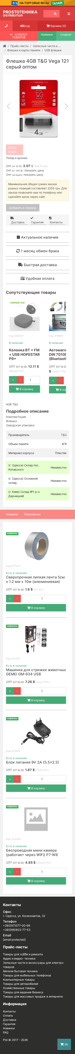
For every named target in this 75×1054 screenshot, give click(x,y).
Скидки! (65, 34)
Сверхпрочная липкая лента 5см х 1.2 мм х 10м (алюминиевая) (35, 579)
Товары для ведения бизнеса (23, 992)
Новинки (47, 34)
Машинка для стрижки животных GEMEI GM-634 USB (36, 672)
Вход (26, 26)
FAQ (5, 1032)
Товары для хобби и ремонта (23, 954)
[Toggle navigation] (69, 14)
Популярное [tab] (32, 514)
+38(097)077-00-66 (16, 925)
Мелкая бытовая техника (20, 971)
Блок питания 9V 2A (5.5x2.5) (32, 762)
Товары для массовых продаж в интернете (33, 996)
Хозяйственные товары (19, 988)
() (66, 1044)
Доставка (17, 222)
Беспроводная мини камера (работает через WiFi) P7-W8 (32, 852)
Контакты (56, 222)
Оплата (8, 1015)
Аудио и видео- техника (19, 958)
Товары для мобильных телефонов (27, 975)
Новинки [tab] (12, 514)
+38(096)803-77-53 (16, 929)
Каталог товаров (19, 36)
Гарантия (37, 222)
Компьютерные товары (19, 979)
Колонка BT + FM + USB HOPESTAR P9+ (24, 354)
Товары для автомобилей (20, 983)
